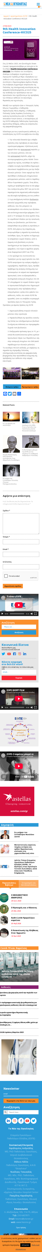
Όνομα (6, 537)
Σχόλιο (6, 510)
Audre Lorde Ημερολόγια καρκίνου (23, 919)
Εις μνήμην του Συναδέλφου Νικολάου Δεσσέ (24, 834)
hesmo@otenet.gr (24, 1218)
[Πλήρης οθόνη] (35, 614)
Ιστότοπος (7, 562)
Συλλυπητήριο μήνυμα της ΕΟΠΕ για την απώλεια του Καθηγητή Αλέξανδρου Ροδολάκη (30, 452)
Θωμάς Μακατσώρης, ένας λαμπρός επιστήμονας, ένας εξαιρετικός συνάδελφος (11, 457)
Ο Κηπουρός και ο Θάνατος (24, 907)
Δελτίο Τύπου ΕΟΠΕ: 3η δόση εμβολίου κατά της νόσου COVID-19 (17, 974)
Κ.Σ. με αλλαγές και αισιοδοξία (9, 424)
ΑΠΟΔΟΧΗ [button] (25, 1245)
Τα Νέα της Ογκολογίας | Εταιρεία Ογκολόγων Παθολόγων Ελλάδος (15, 4)
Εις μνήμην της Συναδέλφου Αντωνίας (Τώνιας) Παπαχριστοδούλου (10, 481)
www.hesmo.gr (23, 1222)
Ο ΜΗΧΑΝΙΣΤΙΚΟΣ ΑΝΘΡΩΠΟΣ (19, 896)
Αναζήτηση (8, 622)
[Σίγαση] (32, 614)
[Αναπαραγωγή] (2, 614)
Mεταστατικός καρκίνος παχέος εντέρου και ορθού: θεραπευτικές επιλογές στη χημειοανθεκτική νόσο (25, 849)
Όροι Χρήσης (21, 1227)
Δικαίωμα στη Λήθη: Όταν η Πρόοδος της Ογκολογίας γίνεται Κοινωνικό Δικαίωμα (29, 428)
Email (6, 549)
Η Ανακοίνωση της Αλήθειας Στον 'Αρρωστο (24, 931)
